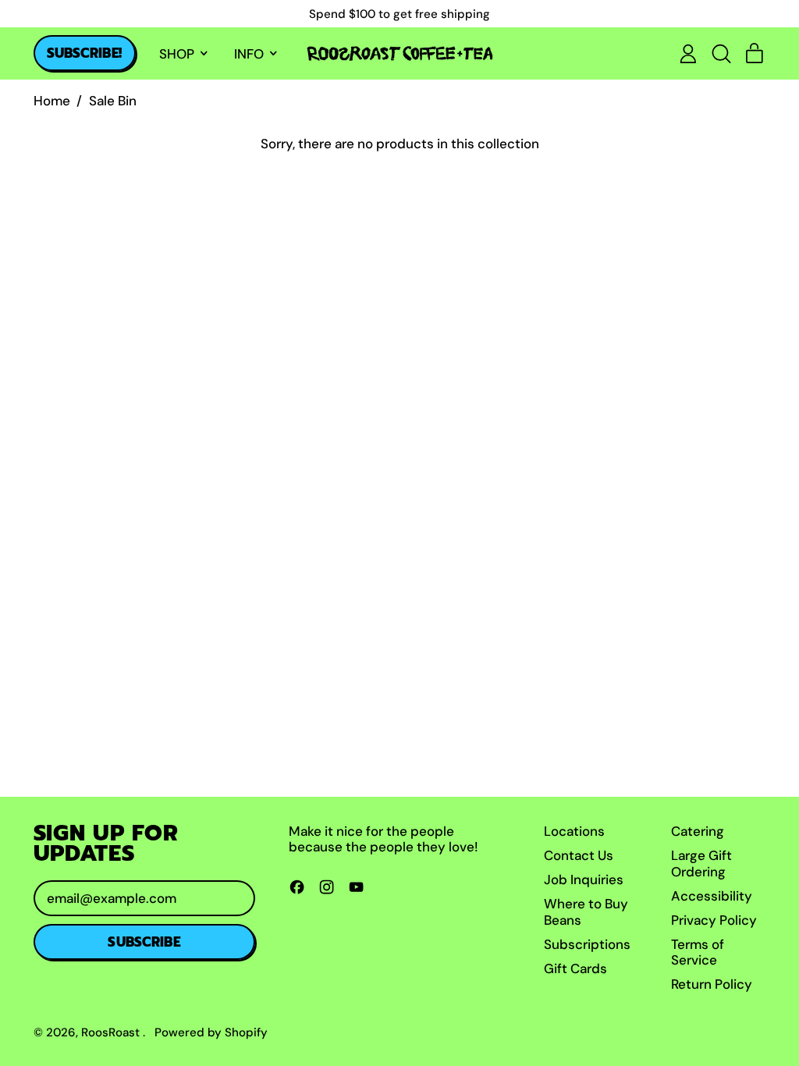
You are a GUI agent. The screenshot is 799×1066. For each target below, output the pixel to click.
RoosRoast (112, 1032)
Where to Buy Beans (586, 911)
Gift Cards (575, 968)
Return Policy (711, 984)
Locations (574, 831)
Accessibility (711, 895)
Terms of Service (697, 952)
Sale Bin (113, 100)
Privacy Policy (714, 920)
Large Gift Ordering (701, 863)
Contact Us (578, 855)
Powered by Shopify (211, 1032)
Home (52, 100)
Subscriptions (587, 944)
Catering (697, 831)
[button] (721, 54)
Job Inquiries (583, 879)
